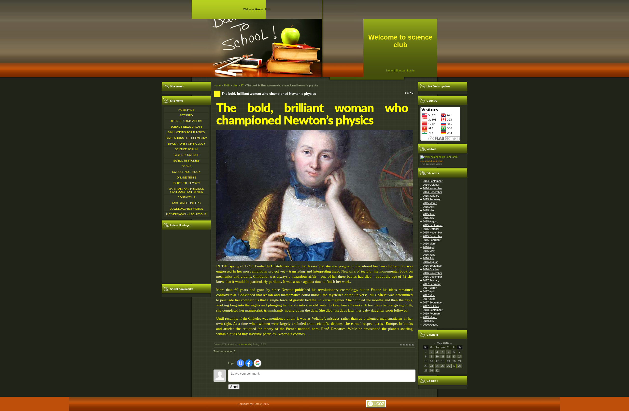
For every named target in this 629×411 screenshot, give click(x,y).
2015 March (430, 203)
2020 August (430, 324)
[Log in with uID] (240, 363)
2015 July (428, 217)
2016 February (432, 239)
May (235, 85)
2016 (226, 85)
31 (437, 370)
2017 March (430, 287)
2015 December (432, 236)
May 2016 (443, 343)
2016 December (432, 276)
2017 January (431, 280)
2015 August (430, 221)
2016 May (429, 250)
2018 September (433, 309)
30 (431, 370)
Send (234, 387)
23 (431, 365)
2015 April (428, 206)
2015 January (431, 195)
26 (448, 365)
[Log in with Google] (257, 363)
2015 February (432, 199)
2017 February (432, 284)
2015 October (431, 228)
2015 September (433, 225)
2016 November (432, 273)
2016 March (430, 243)
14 (459, 356)
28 (459, 365)
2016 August (430, 261)
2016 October (431, 269)
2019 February (432, 313)
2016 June (429, 254)
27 (242, 85)
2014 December (432, 192)
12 (448, 356)
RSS (268, 9)
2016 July (428, 258)
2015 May (429, 210)
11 (443, 356)
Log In (411, 70)
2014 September (433, 180)
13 (454, 356)
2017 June (429, 298)
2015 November (432, 232)
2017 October (431, 306)
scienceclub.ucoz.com (431, 161)
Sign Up (400, 70)
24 (437, 365)
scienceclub (245, 344)
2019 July (428, 320)
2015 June (429, 214)
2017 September (433, 302)
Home (389, 70)
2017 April (428, 291)
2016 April (428, 247)
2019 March (430, 317)
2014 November (432, 188)
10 (437, 356)
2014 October (431, 184)
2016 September (433, 265)
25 (442, 365)
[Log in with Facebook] (249, 363)
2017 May (429, 295)
